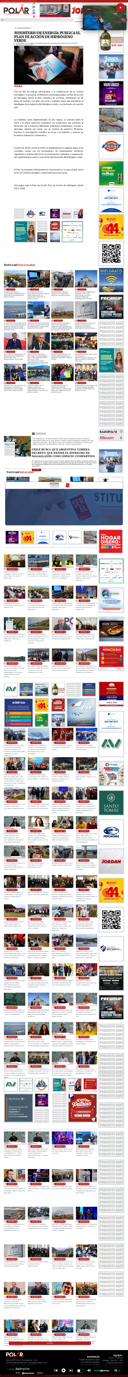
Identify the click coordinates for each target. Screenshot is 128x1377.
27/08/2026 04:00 (60, 948)
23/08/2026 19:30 (35, 382)
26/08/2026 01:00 (60, 1297)
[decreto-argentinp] (17, 456)
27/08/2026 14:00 (12, 889)
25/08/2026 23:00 (12, 1334)
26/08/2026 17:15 (36, 1146)
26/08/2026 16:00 (35, 320)
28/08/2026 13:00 (40, 433)
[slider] (23, 1373)
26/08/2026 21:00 (82, 289)
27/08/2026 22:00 (12, 801)
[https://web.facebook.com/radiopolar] (34, 7)
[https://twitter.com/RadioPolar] (34, 10)
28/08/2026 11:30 (61, 632)
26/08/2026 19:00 (84, 1037)
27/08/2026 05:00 (36, 948)
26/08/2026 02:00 (36, 1297)
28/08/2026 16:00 (11, 289)
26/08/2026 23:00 (84, 978)
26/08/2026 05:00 (60, 1259)
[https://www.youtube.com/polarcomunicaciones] (34, 16)
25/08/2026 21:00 (60, 1334)
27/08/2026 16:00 (36, 860)
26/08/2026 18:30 (36, 1066)
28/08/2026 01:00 (36, 772)
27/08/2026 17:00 (60, 831)
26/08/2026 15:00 (12, 1184)
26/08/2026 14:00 (36, 1184)
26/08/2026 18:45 (12, 1066)
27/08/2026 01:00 (36, 978)
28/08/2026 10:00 (13, 663)
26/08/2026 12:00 (84, 1184)
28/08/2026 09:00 (37, 663)
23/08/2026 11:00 (58, 382)
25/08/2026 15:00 (35, 351)
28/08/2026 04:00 (60, 742)
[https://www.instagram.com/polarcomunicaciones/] (34, 14)
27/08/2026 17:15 (36, 831)
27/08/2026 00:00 (60, 978)
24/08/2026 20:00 (11, 382)
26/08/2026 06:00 (36, 1259)
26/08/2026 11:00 (12, 1221)
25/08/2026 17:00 (11, 351)
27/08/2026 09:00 (36, 919)
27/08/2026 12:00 (60, 889)
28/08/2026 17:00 (13, 600)
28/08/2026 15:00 (35, 289)
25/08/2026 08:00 (82, 351)
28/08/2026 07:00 (85, 663)
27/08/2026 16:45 (84, 831)
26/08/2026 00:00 (84, 1297)
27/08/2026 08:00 (60, 919)
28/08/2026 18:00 (37, 569)
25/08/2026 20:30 (84, 1334)
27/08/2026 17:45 (12, 831)
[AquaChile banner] (18, 1121)
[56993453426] (34, 4)
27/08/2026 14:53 (84, 860)
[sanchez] (82, 1121)
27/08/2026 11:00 (84, 889)
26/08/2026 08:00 (84, 1221)
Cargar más (50, 1343)
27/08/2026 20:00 (60, 801)
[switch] (80, 1370)
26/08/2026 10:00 (36, 1221)
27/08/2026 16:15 (12, 860)
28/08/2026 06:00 (12, 742)
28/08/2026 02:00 (12, 772)
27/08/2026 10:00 (12, 919)
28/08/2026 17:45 (61, 569)
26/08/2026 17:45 (12, 1146)
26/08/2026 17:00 (60, 1146)
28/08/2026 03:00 (84, 742)
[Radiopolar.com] (2, 20)
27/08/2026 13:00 (36, 889)
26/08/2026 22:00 (12, 1007)
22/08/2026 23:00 (82, 382)
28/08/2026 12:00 (37, 632)
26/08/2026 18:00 (84, 1066)
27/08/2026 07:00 (84, 919)
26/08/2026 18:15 (60, 1066)
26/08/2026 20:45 (60, 1007)
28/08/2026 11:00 (85, 632)
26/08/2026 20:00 (11, 320)
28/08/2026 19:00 (13, 569)
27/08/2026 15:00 (58, 289)
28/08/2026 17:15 (85, 569)
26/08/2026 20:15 (84, 1007)
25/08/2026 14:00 (58, 351)
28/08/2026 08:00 (61, 663)
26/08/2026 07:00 (82, 320)
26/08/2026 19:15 (60, 1037)
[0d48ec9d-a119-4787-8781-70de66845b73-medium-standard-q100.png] (16, 15)
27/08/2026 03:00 (84, 948)
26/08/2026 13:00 (60, 1184)
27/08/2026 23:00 (84, 772)
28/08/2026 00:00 (60, 772)
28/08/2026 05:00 (36, 742)
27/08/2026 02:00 (12, 978)
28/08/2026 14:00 (85, 600)
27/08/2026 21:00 (36, 801)
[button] (120, 7)
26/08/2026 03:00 (12, 1297)
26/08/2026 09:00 (58, 320)
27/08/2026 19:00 (84, 801)
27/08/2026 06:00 (12, 948)
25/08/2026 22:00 (36, 1334)
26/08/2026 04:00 (84, 1259)
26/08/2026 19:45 (36, 1037)
